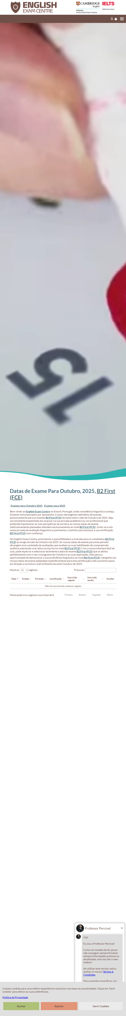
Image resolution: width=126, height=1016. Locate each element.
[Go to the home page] (37, 7)
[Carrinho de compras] (116, 19)
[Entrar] (112, 19)
